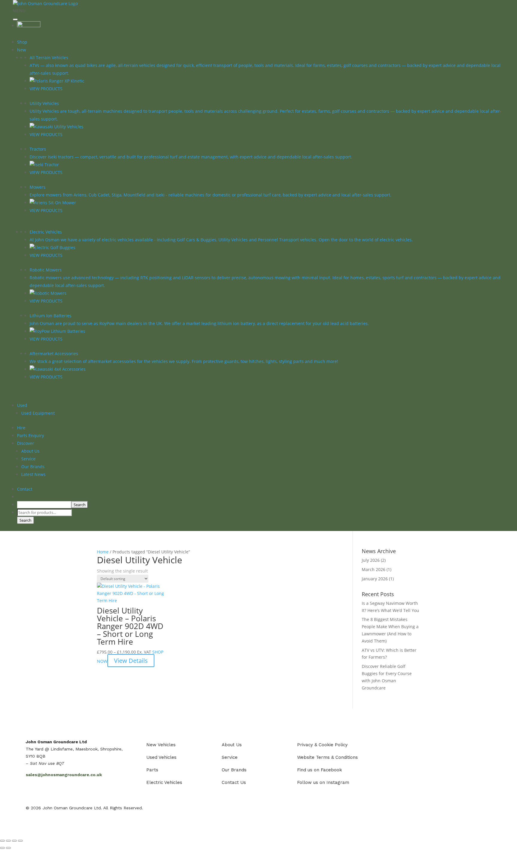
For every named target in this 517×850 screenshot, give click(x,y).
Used (22, 405)
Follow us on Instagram (323, 782)
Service (28, 459)
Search (25, 520)
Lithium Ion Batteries (51, 315)
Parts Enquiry (30, 435)
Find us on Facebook (319, 770)
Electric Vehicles (46, 232)
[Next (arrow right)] (8, 848)
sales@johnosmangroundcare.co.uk (64, 774)
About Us (30, 451)
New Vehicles (161, 744)
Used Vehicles (161, 757)
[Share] (14, 841)
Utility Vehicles (44, 103)
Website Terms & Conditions (327, 757)
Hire (21, 428)
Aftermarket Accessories (54, 353)
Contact (24, 489)
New (21, 50)
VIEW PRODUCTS (46, 88)
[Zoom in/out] (2, 841)
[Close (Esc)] (20, 841)
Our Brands (33, 466)
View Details (131, 661)
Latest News (33, 474)
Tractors (38, 149)
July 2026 (371, 560)
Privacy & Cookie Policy (322, 744)
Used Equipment (38, 413)
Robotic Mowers (46, 270)
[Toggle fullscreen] (8, 841)
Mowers (37, 187)
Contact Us (234, 782)
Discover (25, 443)
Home (103, 552)
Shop (22, 42)
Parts (152, 770)
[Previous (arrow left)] (2, 848)
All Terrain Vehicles (49, 57)
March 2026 (373, 569)
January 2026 (375, 579)
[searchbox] (44, 504)
